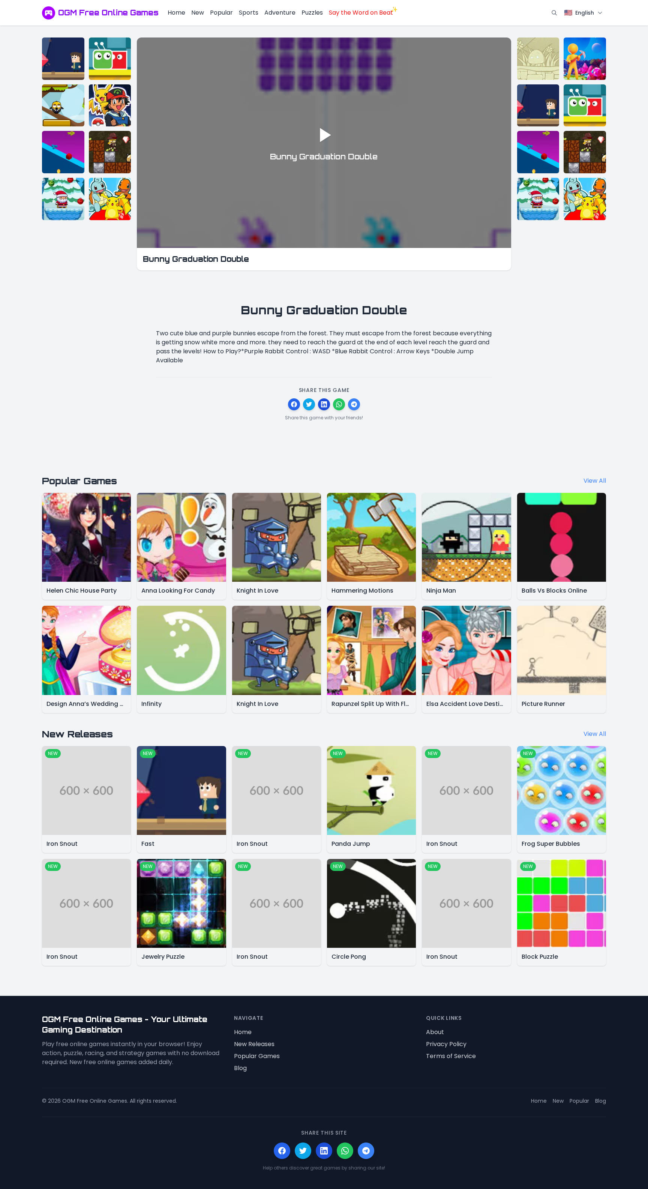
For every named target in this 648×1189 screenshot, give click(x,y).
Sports (248, 12)
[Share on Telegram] (354, 404)
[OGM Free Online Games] (48, 13)
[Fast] (63, 59)
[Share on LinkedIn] (324, 404)
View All (595, 480)
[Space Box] (63, 152)
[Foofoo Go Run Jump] (538, 59)
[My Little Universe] (585, 59)
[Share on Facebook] (294, 404)
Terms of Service (451, 1056)
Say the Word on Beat (361, 12)
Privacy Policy (446, 1044)
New (197, 12)
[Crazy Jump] (110, 59)
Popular (221, 12)
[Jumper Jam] (63, 105)
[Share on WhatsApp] (339, 404)
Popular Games (257, 1056)
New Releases (254, 1044)
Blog (240, 1068)
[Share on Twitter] (309, 404)
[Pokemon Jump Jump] (110, 199)
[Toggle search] (554, 13)
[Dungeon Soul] (110, 152)
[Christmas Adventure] (63, 199)
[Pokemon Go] (110, 105)
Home (176, 12)
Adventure (280, 12)
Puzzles (312, 12)
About (435, 1032)
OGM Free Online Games (108, 12)
